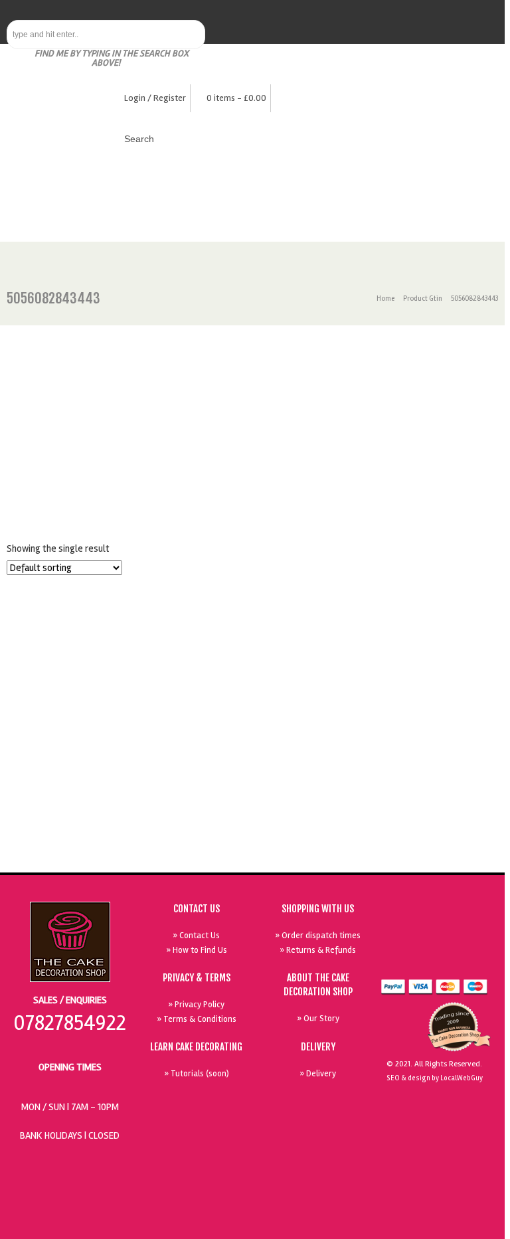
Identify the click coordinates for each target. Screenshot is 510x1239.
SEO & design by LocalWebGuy (434, 1078)
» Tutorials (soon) (196, 1073)
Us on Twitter (412, 928)
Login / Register (155, 98)
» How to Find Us (196, 950)
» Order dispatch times (318, 935)
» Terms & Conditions (196, 1019)
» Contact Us (196, 935)
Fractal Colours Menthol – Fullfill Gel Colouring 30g (68, 735)
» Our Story (318, 1018)
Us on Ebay (443, 959)
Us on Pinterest (443, 928)
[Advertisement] (252, 425)
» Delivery (317, 1073)
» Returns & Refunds (318, 950)
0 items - (236, 98)
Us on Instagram (473, 928)
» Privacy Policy (196, 1004)
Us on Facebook (473, 959)
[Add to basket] (68, 593)
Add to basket (70, 811)
